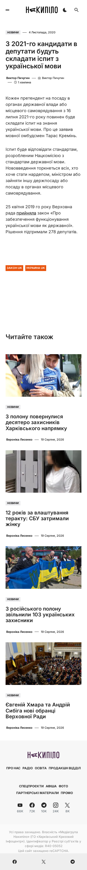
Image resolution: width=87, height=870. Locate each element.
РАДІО (28, 768)
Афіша (51, 786)
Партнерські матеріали (37, 793)
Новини (13, 32)
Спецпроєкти (31, 786)
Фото (63, 786)
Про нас (13, 768)
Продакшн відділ (65, 768)
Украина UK (35, 268)
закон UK (14, 268)
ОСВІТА (41, 768)
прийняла (26, 213)
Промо (67, 793)
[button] (7, 9)
